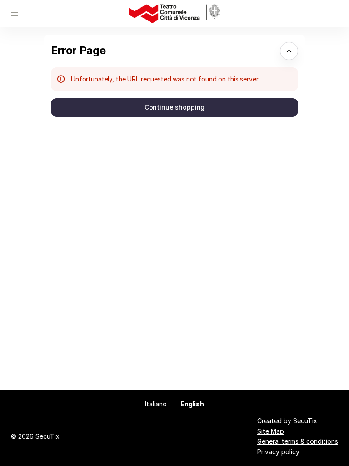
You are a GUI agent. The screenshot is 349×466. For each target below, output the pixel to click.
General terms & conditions (297, 441)
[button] (14, 12)
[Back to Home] (174, 13)
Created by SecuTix (287, 421)
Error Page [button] (78, 50)
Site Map (270, 431)
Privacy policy (278, 452)
